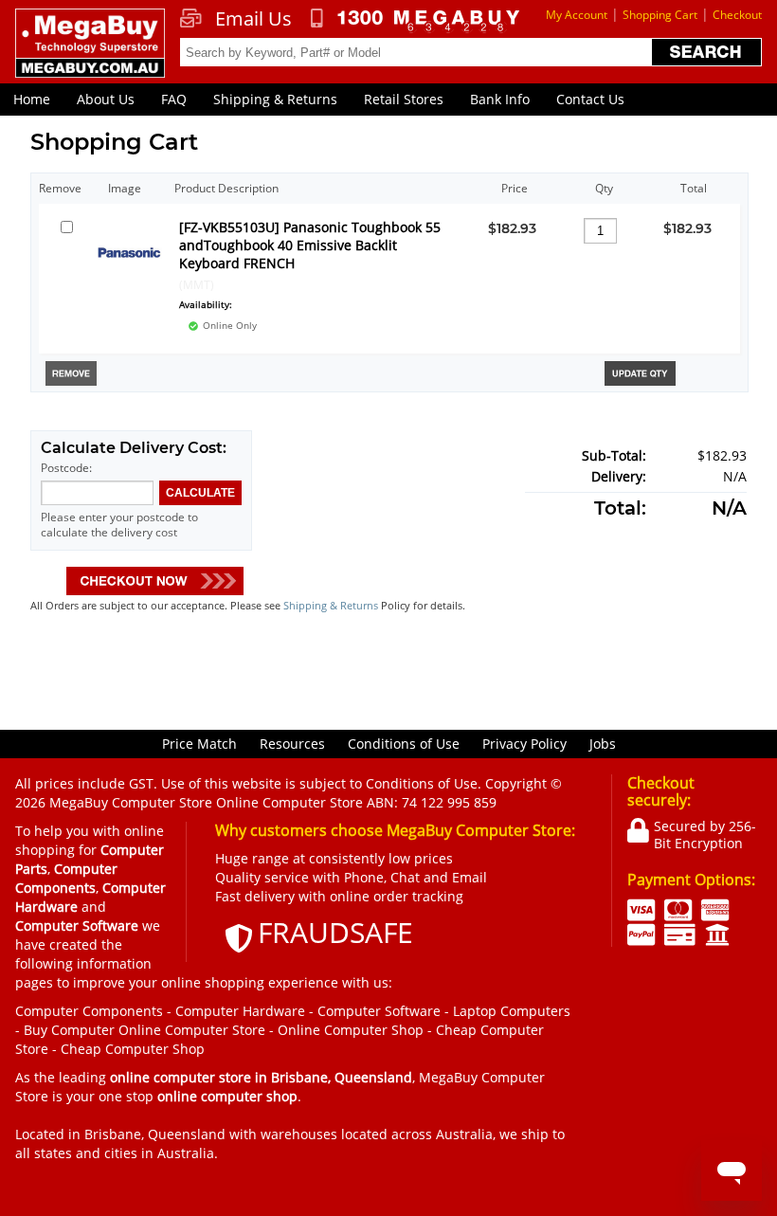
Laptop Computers (511, 1011)
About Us (106, 99)
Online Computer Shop (351, 1030)
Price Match (199, 744)
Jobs (602, 744)
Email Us (253, 19)
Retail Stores (403, 99)
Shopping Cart (660, 15)
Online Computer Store (191, 1030)
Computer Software (379, 1011)
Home (31, 99)
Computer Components (89, 1011)
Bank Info (500, 99)
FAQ (174, 99)
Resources (292, 744)
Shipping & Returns (275, 99)
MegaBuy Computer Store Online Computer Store (206, 802)
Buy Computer (69, 1030)
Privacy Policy (524, 744)
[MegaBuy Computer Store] (89, 53)
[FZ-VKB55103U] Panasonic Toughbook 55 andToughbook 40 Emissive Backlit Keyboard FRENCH (310, 245)
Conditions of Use (404, 744)
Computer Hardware (240, 1011)
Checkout (737, 15)
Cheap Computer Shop (133, 1049)
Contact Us (590, 99)
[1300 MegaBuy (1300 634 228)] (415, 21)
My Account (576, 15)
